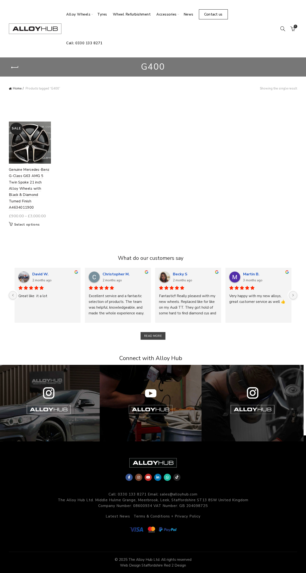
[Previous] (13, 295)
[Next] (293, 295)
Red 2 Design (175, 565)
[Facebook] (129, 477)
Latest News (118, 516)
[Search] (283, 28)
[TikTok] (176, 477)
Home (17, 88)
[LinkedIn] (157, 477)
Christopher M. (116, 274)
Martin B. (251, 274)
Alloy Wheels (78, 14)
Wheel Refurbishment (132, 14)
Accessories (166, 14)
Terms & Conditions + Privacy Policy (167, 516)
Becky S (180, 274)
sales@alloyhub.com (178, 494)
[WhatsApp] (167, 477)
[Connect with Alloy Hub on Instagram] (253, 403)
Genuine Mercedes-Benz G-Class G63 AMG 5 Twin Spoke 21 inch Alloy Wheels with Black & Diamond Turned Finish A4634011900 (29, 188)
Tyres (102, 14)
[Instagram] (138, 477)
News (188, 14)
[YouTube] (148, 477)
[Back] (15, 67)
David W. (40, 274)
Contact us (213, 14)
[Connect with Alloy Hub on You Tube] (151, 403)
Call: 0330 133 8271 (84, 43)
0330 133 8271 (132, 494)
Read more (153, 336)
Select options (26, 225)
